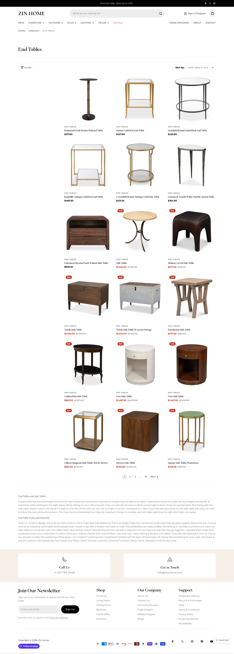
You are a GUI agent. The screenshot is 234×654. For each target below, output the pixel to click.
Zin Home (31, 13)
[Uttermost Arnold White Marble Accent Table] (192, 165)
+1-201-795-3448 (64, 572)
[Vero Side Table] (140, 365)
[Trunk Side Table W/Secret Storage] (140, 298)
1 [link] (124, 476)
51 (146, 476)
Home (21, 30)
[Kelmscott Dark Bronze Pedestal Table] (88, 99)
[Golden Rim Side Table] (88, 365)
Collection (33, 30)
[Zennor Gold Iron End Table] (140, 99)
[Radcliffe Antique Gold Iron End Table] (88, 165)
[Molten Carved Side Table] (192, 231)
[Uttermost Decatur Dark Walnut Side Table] (88, 231)
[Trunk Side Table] (88, 298)
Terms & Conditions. (58, 617)
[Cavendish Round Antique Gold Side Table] (140, 165)
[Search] (160, 13)
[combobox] (117, 13)
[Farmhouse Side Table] (192, 298)
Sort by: (180, 67)
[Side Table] (140, 231)
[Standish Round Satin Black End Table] (192, 99)
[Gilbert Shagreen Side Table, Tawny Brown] (88, 431)
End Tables (70, 127)
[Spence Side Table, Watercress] (192, 431)
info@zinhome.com (169, 572)
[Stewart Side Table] (140, 431)
